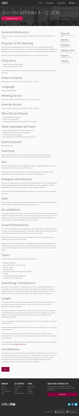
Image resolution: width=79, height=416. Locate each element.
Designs (30, 391)
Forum (17, 389)
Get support (18, 386)
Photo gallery (50, 3)
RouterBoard (32, 386)
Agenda (66, 40)
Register (67, 56)
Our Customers (6, 391)
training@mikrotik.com (19, 344)
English (73, 3)
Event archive (61, 3)
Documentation (19, 393)
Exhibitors (66, 45)
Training (65, 61)
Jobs (2, 393)
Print (5, 369)
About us (4, 389)
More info (67, 34)
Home (40, 3)
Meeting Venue (68, 51)
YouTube (30, 393)
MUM (29, 389)
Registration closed (12, 18)
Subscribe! (62, 394)
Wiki (16, 391)
